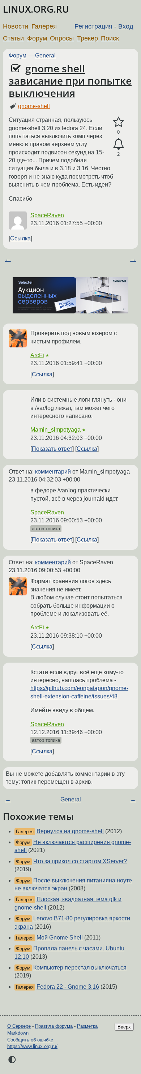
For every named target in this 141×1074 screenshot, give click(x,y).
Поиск (110, 38)
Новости (15, 26)
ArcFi (37, 355)
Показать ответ (52, 449)
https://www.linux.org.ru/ (32, 1046)
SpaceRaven (47, 215)
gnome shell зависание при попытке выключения (70, 80)
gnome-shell (34, 106)
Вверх (124, 1027)
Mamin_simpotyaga (55, 430)
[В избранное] (118, 122)
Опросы (62, 38)
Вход (125, 26)
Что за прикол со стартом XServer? (80, 861)
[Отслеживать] (118, 144)
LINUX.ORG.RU (36, 9)
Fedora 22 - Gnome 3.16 (68, 987)
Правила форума (54, 1026)
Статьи (13, 38)
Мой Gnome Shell (60, 937)
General (45, 55)
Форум (37, 38)
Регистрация (93, 26)
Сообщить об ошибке (30, 1040)
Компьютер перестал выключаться (80, 967)
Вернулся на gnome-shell (70, 831)
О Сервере (19, 1026)
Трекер (87, 38)
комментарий (53, 471)
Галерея (44, 26)
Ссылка (20, 238)
